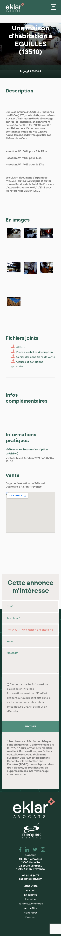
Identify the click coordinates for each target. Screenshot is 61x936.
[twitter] (34, 850)
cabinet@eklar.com (30, 879)
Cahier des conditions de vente (35, 357)
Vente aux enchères (30, 903)
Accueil (30, 890)
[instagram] (41, 850)
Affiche (20, 347)
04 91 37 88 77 (30, 875)
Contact (30, 917)
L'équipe (30, 899)
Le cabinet (30, 894)
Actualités (30, 908)
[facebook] (19, 850)
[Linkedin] (26, 850)
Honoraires (31, 912)
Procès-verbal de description (34, 352)
